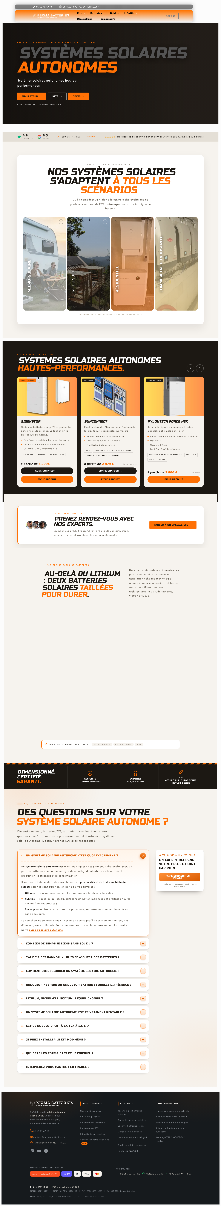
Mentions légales (38, 1196)
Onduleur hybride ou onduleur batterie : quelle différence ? (78, 984)
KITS (57, 96)
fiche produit (54, 733)
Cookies (77, 1196)
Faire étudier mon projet (182, 877)
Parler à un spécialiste (173, 525)
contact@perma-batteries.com (49, 1137)
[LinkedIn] (32, 1151)
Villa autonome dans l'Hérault (171, 1116)
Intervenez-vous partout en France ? (57, 1067)
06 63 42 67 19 (41, 1131)
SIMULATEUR (31, 96)
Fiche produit (47, 479)
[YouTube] (39, 1151)
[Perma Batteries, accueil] (51, 1103)
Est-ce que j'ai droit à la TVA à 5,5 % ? (57, 1026)
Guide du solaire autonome (132, 1145)
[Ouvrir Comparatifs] (118, 19)
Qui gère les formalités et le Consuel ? (60, 1053)
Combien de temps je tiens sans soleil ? (59, 943)
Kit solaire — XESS (90, 1128)
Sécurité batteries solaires (132, 1125)
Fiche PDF (97, 733)
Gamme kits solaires (90, 1110)
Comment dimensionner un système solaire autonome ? (72, 971)
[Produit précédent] (190, 368)
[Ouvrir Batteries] (104, 13)
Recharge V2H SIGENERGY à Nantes (170, 1139)
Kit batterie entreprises (92, 1133)
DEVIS (78, 96)
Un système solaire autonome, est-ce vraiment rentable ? (75, 1012)
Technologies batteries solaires (130, 1112)
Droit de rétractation (94, 1196)
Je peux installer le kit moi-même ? (56, 1039)
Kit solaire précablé (90, 1116)
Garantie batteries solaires (132, 1120)
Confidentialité (64, 1196)
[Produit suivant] (200, 368)
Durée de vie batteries (130, 1131)
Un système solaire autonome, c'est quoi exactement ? (72, 855)
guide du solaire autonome (46, 930)
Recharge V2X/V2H (128, 1150)
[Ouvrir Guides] (121, 13)
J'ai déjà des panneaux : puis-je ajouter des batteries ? (73, 957)
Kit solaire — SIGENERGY (93, 1122)
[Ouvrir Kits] (84, 13)
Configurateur (47, 471)
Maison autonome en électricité (173, 1110)
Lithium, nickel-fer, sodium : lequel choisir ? (64, 998)
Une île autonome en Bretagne (172, 1122)
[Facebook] (46, 1151)
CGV (51, 1196)
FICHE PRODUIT (125, 733)
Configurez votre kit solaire (94, 1141)
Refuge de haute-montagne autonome (170, 1129)
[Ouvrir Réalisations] (95, 19)
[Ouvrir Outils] (136, 13)
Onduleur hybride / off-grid (132, 1137)
